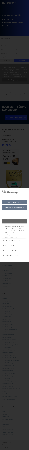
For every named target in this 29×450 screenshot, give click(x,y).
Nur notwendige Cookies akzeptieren (14, 207)
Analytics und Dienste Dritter (10, 246)
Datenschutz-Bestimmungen (10, 255)
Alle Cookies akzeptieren (14, 202)
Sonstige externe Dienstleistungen (12, 250)
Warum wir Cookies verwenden (11, 221)
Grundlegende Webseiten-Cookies (12, 241)
